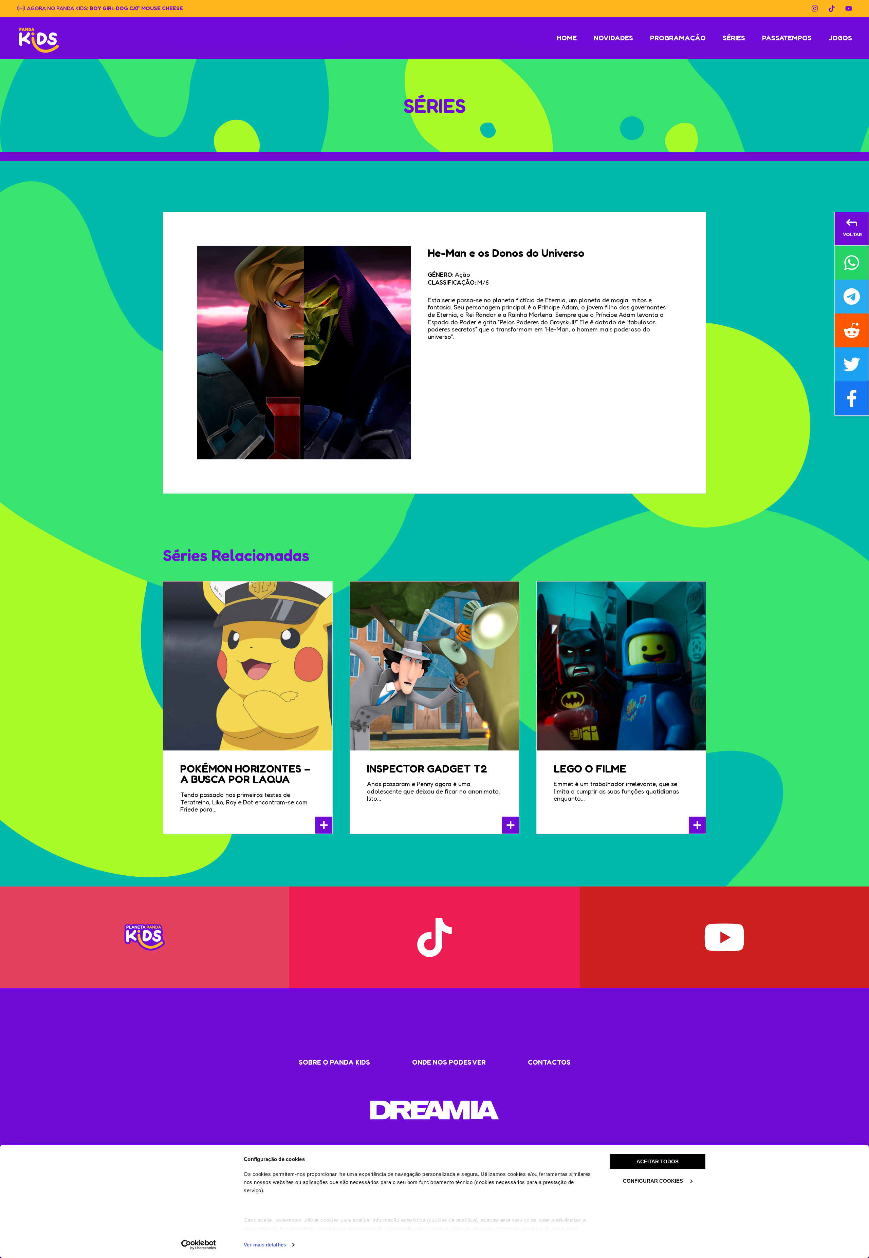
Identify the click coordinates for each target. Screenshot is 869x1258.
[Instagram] (814, 8)
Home (567, 38)
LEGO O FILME (590, 768)
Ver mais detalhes (265, 1244)
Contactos (549, 1062)
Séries (734, 38)
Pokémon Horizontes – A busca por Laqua (245, 774)
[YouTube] (848, 8)
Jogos (840, 38)
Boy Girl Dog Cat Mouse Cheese (136, 7)
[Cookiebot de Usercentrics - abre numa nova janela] (198, 1245)
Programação (678, 38)
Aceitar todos (657, 1161)
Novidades (613, 38)
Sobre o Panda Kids (334, 1062)
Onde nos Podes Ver (449, 1062)
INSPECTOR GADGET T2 (427, 768)
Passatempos (787, 38)
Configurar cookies (653, 1181)
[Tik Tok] (831, 8)
